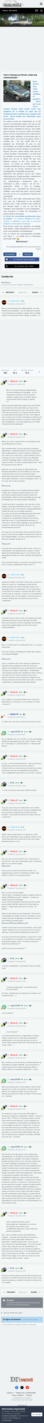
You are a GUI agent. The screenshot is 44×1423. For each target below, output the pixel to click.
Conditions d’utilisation (9, 1416)
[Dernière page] (41, 292)
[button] (36, 20)
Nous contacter (18, 1395)
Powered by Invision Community (22, 1400)
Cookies (29, 1395)
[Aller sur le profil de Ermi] (4, 784)
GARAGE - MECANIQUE (25, 285)
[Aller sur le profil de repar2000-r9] (4, 733)
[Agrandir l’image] (6, 659)
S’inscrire (27, 254)
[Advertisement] (22, 49)
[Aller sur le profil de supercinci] (4, 302)
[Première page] (3, 292)
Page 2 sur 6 (23, 292)
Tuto (3, 1067)
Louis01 (39, 24)
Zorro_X (7, 282)
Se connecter (10, 254)
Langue (10, 1393)
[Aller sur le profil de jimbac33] (4, 715)
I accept (37, 1414)
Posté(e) (16, 304)
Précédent (10, 292)
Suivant (35, 292)
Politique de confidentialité (26, 1393)
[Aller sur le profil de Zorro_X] (4, 382)
